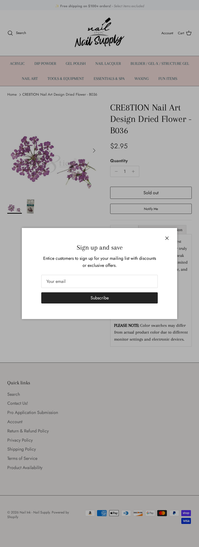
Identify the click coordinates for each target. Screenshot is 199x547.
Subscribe (100, 298)
